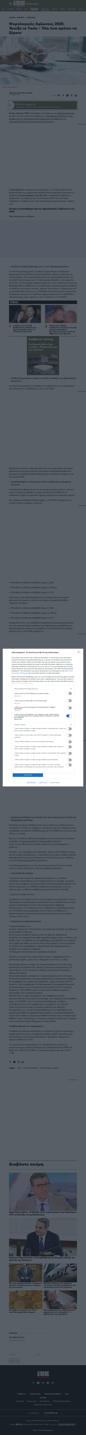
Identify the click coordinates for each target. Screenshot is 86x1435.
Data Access (43, 782)
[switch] (69, 693)
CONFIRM (28, 775)
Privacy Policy (54, 782)
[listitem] (43, 689)
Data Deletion (31, 782)
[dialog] (43, 718)
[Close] (79, 653)
